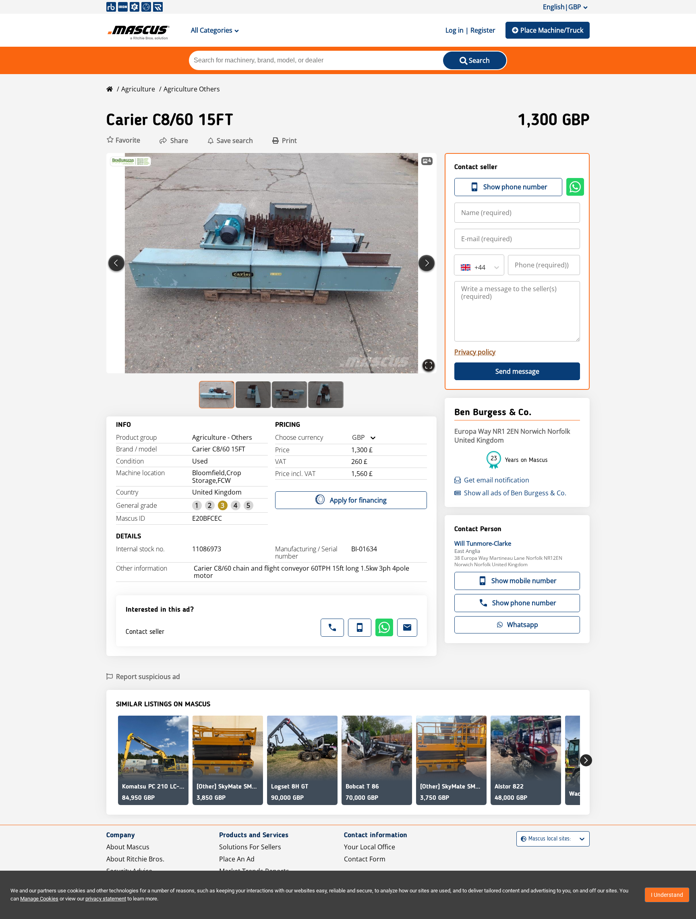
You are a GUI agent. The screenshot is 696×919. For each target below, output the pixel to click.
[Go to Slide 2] (253, 394)
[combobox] (352, 437)
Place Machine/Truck (551, 30)
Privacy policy (474, 352)
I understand (667, 895)
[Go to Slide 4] (326, 394)
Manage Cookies (39, 899)
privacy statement (105, 899)
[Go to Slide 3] (289, 394)
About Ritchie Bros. (135, 859)
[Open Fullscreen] (429, 365)
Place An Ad (237, 859)
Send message (517, 371)
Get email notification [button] (496, 480)
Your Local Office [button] (369, 846)
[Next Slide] (426, 263)
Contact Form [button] (364, 859)
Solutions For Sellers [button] (250, 846)
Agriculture (138, 89)
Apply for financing (358, 500)
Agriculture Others (192, 89)
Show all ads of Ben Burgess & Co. (515, 492)
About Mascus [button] (127, 846)
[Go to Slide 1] (217, 394)
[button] (123, 140)
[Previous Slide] (116, 263)
